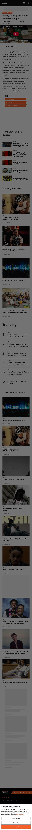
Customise (16, 822)
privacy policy (20, 814)
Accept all (16, 826)
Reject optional (16, 818)
